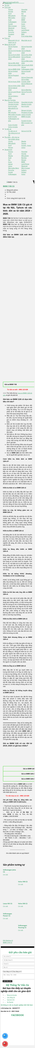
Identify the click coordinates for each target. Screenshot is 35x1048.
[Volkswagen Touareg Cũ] (25, 917)
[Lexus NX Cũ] (10, 895)
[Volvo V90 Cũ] (25, 873)
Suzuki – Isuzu (26, 145)
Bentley (10, 30)
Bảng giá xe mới (9, 44)
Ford (9, 14)
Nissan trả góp (26, 110)
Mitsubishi (11, 16)
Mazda (23, 11)
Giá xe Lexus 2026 (14, 65)
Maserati (11, 28)
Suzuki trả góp (26, 121)
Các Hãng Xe (11, 997)
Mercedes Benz (13, 168)
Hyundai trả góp (27, 102)
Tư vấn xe (7, 129)
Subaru (24, 32)
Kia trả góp (25, 106)
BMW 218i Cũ (7, 943)
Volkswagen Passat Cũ (7, 915)
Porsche (11, 32)
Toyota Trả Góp (13, 102)
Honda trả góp (13, 104)
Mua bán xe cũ (26, 40)
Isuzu (23, 24)
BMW (23, 20)
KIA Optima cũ (8, 940)
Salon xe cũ (12, 42)
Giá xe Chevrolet (27, 77)
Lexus (23, 18)
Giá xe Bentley (26, 90)
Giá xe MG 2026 (13, 63)
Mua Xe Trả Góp (10, 100)
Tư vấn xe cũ (12, 131)
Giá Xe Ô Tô (10, 1000)
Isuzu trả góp (12, 125)
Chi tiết (5, 875)
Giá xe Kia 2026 (26, 55)
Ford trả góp (12, 106)
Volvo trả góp (13, 127)
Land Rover (25, 30)
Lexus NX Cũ (7, 904)
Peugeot (11, 34)
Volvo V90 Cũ (23, 882)
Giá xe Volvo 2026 (14, 86)
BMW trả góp (26, 117)
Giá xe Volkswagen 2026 (27, 68)
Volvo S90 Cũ (22, 904)
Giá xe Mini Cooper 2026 (25, 80)
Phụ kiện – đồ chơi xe (11, 137)
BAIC (23, 34)
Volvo (23, 26)
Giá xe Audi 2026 (27, 65)
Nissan (23, 16)
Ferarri (23, 28)
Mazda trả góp (26, 104)
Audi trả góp (12, 117)
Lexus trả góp (26, 115)
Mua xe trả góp (12, 995)
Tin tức (6, 5)
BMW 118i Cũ (8, 186)
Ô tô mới (7, 7)
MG (9, 36)
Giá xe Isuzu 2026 (14, 82)
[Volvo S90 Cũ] (25, 895)
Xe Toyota (10, 1002)
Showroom (8, 150)
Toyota (10, 9)
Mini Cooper (12, 26)
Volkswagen (12, 22)
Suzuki (10, 24)
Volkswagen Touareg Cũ (22, 926)
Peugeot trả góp (27, 112)
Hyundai (24, 9)
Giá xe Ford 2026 (14, 55)
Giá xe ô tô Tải (26, 131)
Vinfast (23, 22)
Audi (9, 20)
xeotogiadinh (13, 2)
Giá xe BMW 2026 (14, 69)
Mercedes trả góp (14, 115)
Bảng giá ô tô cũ (13, 40)
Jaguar (10, 164)
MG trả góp (12, 112)
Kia (22, 14)
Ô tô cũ (7, 38)
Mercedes (11, 18)
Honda (10, 11)
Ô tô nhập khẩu (26, 36)
